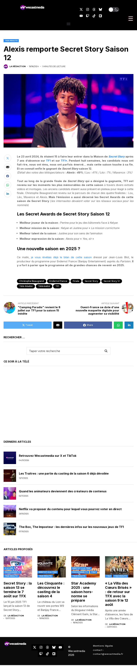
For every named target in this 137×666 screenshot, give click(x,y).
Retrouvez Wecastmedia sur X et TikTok (47, 455)
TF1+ (64, 160)
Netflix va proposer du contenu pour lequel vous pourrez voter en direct (70, 509)
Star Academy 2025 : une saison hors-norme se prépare (83, 591)
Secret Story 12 (112, 281)
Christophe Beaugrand (31, 281)
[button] (113, 9)
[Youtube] (81, 16)
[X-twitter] (81, 9)
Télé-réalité (26, 286)
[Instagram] (87, 9)
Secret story (91, 281)
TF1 (48, 160)
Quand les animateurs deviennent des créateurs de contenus (62, 491)
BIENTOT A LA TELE (48, 572)
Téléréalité (44, 286)
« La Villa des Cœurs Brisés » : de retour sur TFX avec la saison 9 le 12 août (118, 594)
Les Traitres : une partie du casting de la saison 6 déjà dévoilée (64, 473)
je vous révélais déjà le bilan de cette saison (61, 257)
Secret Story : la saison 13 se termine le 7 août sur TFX (18, 589)
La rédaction (17, 66)
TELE (93, 572)
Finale (76, 281)
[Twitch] (87, 16)
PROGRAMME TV (12, 572)
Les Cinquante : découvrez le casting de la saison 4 (51, 589)
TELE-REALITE (11, 40)
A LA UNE (9, 568)
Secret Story (116, 156)
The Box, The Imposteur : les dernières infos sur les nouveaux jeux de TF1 (71, 527)
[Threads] (94, 9)
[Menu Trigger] (130, 18)
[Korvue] (100, 16)
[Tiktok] (94, 16)
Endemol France (58, 281)
